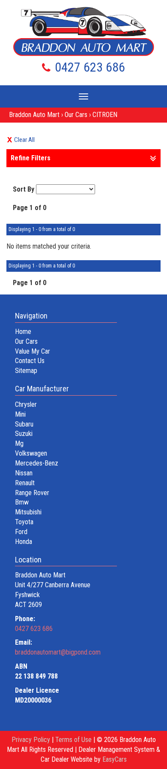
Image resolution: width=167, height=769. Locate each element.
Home (23, 331)
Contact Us (30, 361)
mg (19, 443)
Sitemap (26, 370)
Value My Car (32, 351)
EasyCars (114, 759)
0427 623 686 (90, 67)
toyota (24, 522)
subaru (24, 424)
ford (21, 532)
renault (25, 483)
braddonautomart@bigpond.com (58, 652)
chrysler (26, 404)
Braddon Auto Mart (34, 115)
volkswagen (31, 453)
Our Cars (76, 115)
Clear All (24, 140)
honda (23, 542)
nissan (24, 473)
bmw (22, 502)
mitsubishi (28, 512)
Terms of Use (74, 740)
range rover (32, 493)
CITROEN (104, 115)
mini (20, 414)
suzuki (24, 434)
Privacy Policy (32, 740)
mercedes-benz (36, 463)
